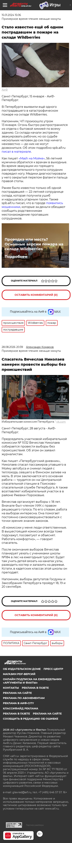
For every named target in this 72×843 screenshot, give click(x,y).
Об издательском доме (22, 669)
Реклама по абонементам (23, 698)
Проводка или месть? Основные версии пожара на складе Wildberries (34, 244)
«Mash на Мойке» (32, 158)
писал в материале (16, 151)
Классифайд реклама (20, 708)
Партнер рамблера (35, 825)
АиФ (5, 89)
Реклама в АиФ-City (18, 703)
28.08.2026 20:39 (12, 347)
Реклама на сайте (17, 693)
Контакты (11, 687)
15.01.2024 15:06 (11, 15)
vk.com (61, 421)
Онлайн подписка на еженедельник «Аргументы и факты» (32, 681)
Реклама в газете (35, 687)
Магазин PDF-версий (19, 674)
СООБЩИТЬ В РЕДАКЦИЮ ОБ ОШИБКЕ (30, 718)
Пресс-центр (53, 669)
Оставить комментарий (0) (36, 294)
